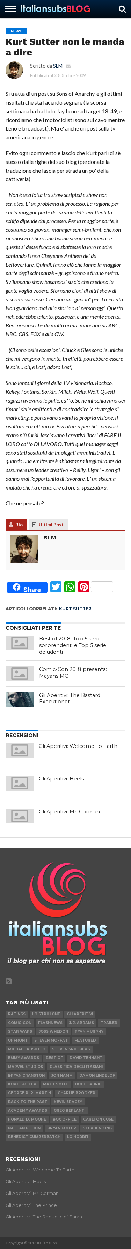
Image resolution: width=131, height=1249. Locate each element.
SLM (58, 66)
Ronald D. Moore (27, 1119)
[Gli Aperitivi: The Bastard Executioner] (20, 699)
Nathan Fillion (24, 1128)
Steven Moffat (51, 1040)
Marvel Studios (25, 1066)
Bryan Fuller (61, 1128)
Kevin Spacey (68, 1101)
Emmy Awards (23, 1058)
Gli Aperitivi (80, 1014)
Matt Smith (55, 1084)
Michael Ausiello (26, 1049)
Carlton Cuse (98, 1119)
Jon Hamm (62, 1075)
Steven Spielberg (71, 1049)
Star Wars (20, 1031)
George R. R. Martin (29, 1093)
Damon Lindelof (97, 1075)
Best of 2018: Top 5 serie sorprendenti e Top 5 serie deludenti (72, 645)
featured (85, 1040)
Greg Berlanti (69, 1110)
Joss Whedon (53, 1031)
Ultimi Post (51, 524)
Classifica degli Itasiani (76, 1066)
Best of (54, 1058)
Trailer (109, 1023)
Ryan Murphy (89, 1031)
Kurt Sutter (75, 608)
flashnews (50, 1023)
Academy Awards (27, 1110)
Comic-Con (19, 1023)
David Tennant (86, 1058)
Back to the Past (27, 1101)
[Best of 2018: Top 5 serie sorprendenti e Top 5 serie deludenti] (20, 643)
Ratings (17, 1014)
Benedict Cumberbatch (34, 1137)
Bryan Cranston (26, 1075)
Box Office (65, 1119)
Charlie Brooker (76, 1093)
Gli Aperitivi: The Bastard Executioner (69, 698)
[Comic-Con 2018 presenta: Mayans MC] (20, 673)
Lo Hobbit (78, 1137)
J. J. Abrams (81, 1023)
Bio (19, 524)
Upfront (18, 1040)
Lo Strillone (46, 1014)
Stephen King (97, 1128)
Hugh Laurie (88, 1084)
